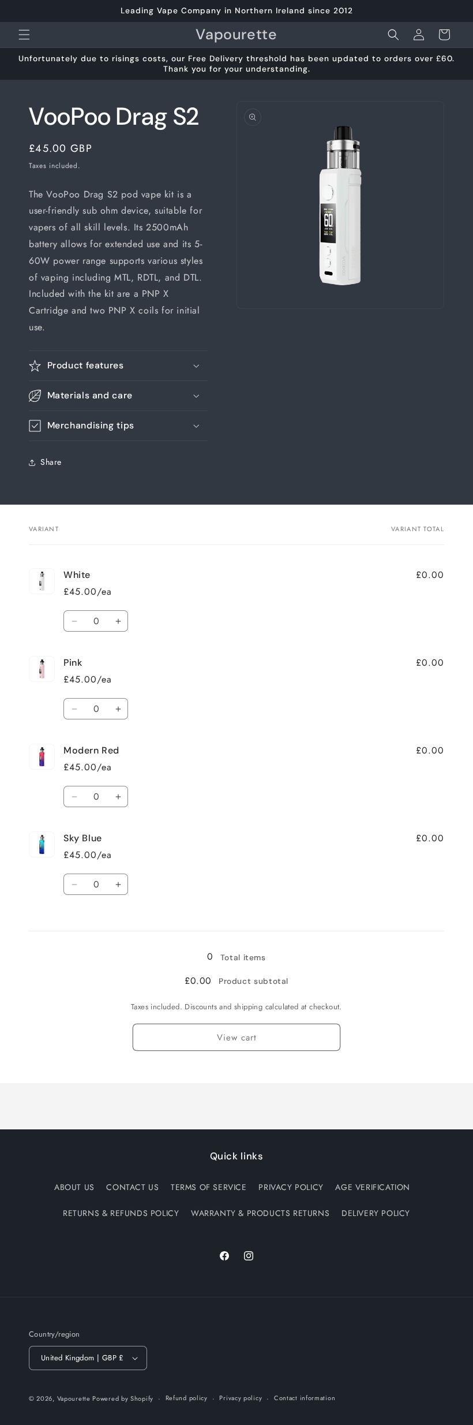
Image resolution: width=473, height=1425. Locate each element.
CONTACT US (132, 1187)
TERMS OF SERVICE (209, 1187)
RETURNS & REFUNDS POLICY (121, 1213)
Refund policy (187, 1397)
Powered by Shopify (122, 1398)
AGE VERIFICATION (372, 1187)
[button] (24, 34)
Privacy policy (240, 1397)
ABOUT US (74, 1187)
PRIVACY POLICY (290, 1187)
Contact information (304, 1397)
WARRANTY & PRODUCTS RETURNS (260, 1213)
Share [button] (51, 462)
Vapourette (75, 1398)
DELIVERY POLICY (375, 1213)
